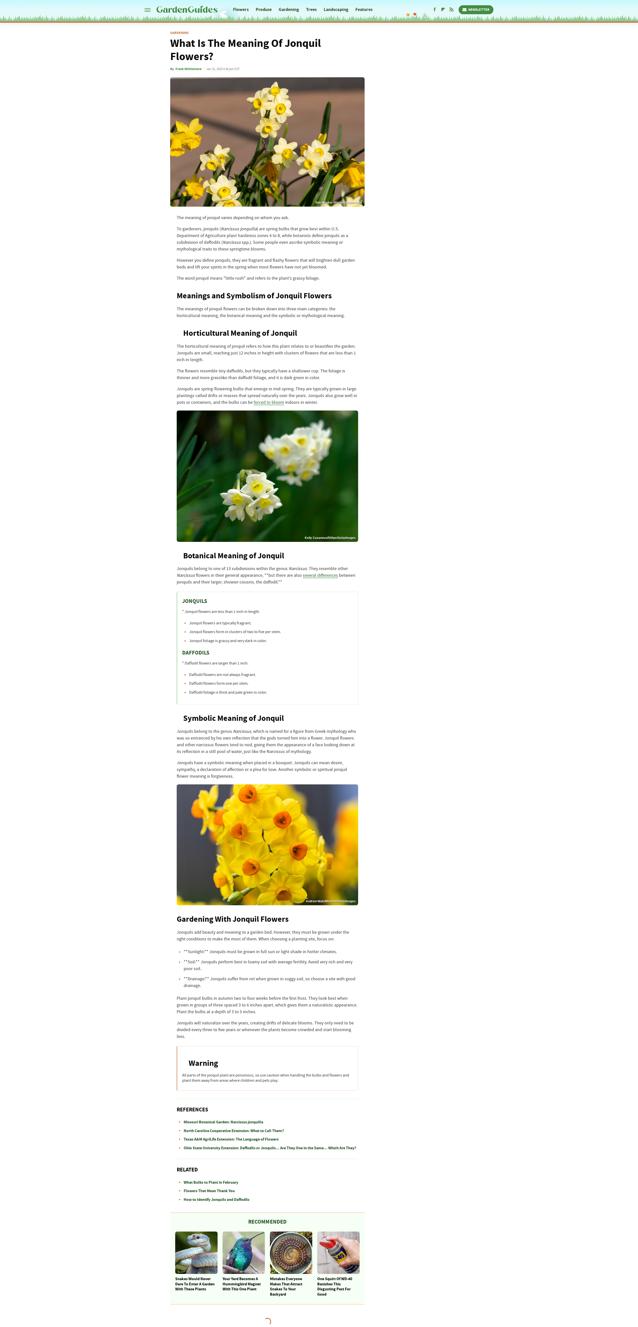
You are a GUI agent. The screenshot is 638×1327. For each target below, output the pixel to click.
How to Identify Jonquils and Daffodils (216, 1199)
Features (364, 9)
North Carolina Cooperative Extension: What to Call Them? (234, 1130)
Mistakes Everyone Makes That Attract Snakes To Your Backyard (286, 1286)
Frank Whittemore (188, 69)
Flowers (241, 9)
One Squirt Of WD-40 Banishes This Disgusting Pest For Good (334, 1286)
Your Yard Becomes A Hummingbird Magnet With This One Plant (242, 1284)
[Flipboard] (443, 9)
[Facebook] (434, 9)
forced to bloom (269, 402)
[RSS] (451, 9)
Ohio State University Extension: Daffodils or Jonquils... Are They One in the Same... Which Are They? (270, 1148)
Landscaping (336, 9)
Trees (311, 9)
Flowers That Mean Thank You (209, 1190)
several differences (320, 575)
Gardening (289, 9)
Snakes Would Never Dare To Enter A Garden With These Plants (195, 1284)
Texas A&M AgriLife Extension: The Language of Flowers (231, 1139)
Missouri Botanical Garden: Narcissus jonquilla (223, 1122)
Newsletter (478, 9)
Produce (264, 9)
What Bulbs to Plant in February (211, 1182)
